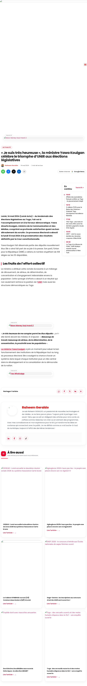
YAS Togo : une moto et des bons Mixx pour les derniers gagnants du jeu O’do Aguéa (75, 225)
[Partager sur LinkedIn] (19, 172)
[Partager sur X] (14, 172)
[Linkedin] (8, 438)
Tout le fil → (80, 187)
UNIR (40, 282)
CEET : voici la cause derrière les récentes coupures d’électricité (73, 236)
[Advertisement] (30, 198)
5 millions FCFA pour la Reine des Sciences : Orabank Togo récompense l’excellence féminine (74, 211)
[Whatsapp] (20, 438)
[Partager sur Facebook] (8, 172)
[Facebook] (14, 438)
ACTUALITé (7, 147)
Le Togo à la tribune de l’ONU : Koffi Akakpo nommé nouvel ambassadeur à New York (74, 248)
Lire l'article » (8, 533)
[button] (85, 64)
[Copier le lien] (24, 172)
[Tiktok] (26, 438)
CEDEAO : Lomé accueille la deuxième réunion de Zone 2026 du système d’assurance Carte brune (20, 526)
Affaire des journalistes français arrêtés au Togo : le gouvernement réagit (74, 199)
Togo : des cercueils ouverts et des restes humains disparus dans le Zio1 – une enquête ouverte (64, 670)
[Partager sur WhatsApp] (3, 172)
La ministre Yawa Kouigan (13, 349)
